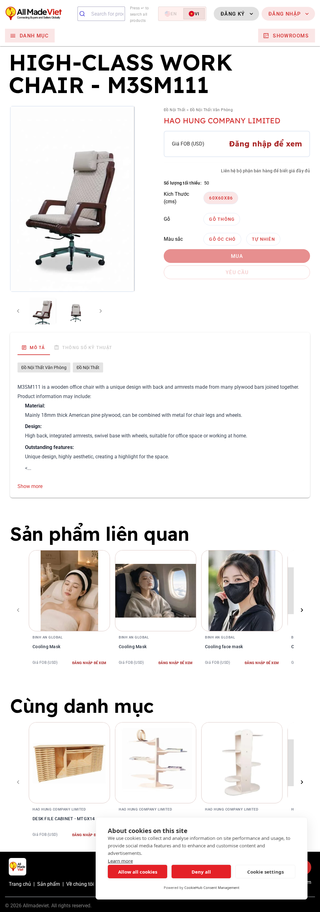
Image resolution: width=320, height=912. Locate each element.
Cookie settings (265, 872)
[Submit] (84, 14)
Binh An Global (47, 637)
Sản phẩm (48, 884)
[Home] (38, 14)
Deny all (201, 872)
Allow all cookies (137, 872)
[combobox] (101, 14)
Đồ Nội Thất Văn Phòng (211, 110)
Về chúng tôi (80, 884)
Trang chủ (20, 884)
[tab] (34, 347)
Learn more (120, 861)
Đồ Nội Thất (174, 110)
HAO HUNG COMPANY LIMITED (222, 120)
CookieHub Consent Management (211, 887)
